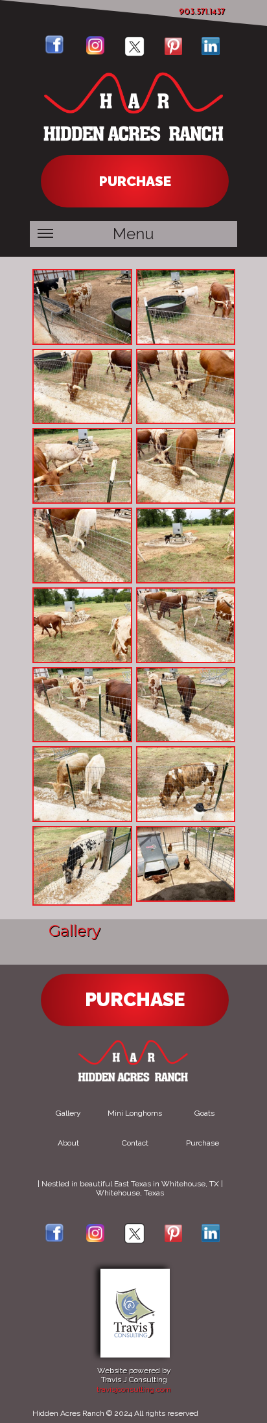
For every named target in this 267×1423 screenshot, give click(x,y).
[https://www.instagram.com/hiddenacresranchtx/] (95, 1239)
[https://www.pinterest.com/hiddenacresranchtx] (173, 52)
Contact (135, 1142)
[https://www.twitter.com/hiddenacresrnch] (134, 53)
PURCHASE (135, 181)
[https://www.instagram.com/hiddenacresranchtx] (95, 51)
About (68, 1142)
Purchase (202, 1142)
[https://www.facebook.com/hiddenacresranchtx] (54, 51)
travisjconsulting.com (134, 1389)
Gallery (68, 1113)
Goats (204, 1113)
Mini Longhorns (135, 1113)
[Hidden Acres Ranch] (135, 147)
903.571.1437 (202, 12)
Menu (133, 233)
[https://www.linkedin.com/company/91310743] (211, 52)
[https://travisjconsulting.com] (135, 1354)
